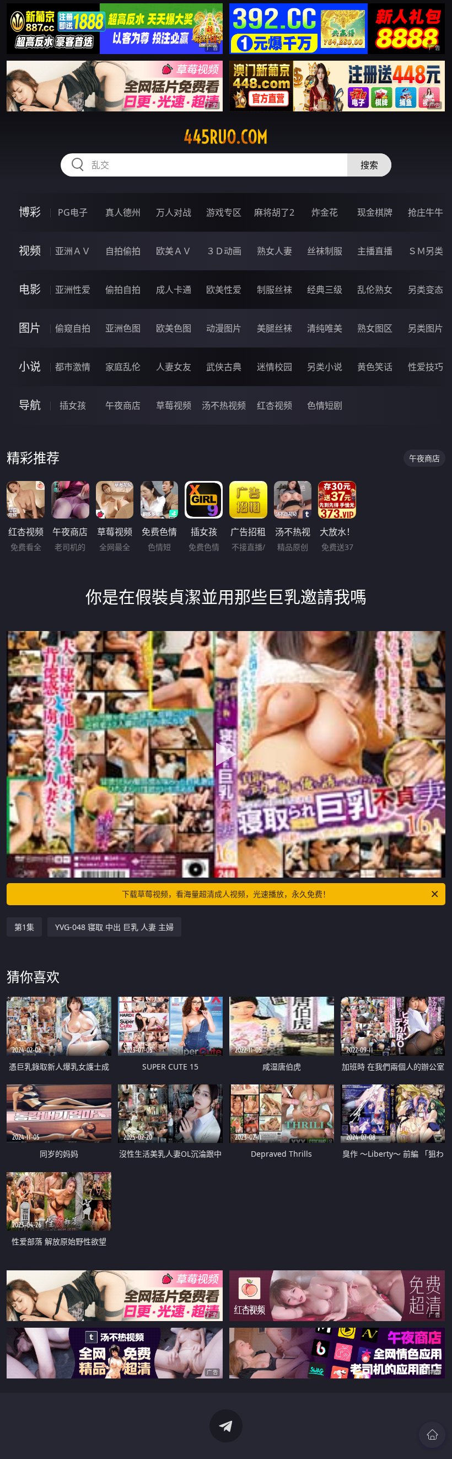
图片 (30, 327)
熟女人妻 (274, 251)
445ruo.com (226, 137)
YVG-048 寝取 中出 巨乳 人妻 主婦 (114, 927)
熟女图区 (374, 328)
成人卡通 (173, 290)
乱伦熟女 (374, 290)
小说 (30, 366)
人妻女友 (173, 367)
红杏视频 (274, 405)
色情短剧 (324, 405)
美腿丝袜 (274, 328)
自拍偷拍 (123, 251)
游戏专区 (223, 212)
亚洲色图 (123, 328)
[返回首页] (432, 1434)
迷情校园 (274, 367)
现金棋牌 (374, 212)
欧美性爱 (223, 290)
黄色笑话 (374, 367)
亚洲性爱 (72, 290)
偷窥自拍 (72, 328)
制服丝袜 (274, 290)
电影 (30, 289)
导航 (30, 405)
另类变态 (425, 290)
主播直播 (374, 251)
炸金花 (324, 212)
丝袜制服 (324, 251)
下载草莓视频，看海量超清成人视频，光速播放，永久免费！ (226, 894)
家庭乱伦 (123, 367)
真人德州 (123, 212)
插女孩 (73, 405)
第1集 (24, 927)
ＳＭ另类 (425, 251)
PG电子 (73, 212)
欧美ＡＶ (173, 251)
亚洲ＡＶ (72, 251)
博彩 (30, 212)
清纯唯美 (324, 328)
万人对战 (173, 212)
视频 (30, 250)
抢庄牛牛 (425, 212)
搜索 (369, 165)
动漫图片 (223, 328)
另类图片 (425, 328)
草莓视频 (173, 405)
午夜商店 (123, 405)
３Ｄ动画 (223, 251)
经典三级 (324, 290)
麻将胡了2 (274, 212)
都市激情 (72, 367)
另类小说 (324, 367)
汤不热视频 (224, 405)
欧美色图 (173, 328)
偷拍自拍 (123, 290)
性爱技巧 (425, 367)
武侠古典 (223, 367)
